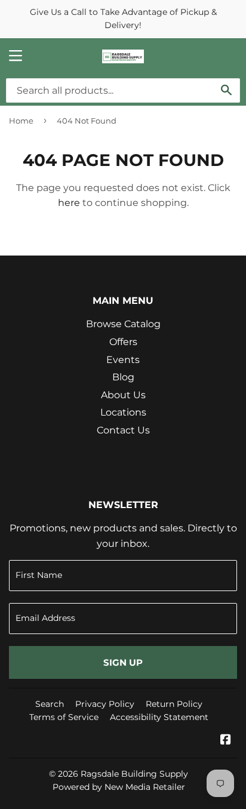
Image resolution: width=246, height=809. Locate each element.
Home (21, 120)
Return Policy (174, 704)
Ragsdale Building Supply (134, 774)
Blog (123, 377)
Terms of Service (64, 717)
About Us (123, 395)
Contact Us (123, 430)
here (69, 202)
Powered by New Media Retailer (119, 787)
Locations (123, 412)
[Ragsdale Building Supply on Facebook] (225, 740)
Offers (123, 341)
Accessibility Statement (159, 717)
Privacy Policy (104, 704)
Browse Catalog (123, 324)
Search (49, 704)
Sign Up (123, 662)
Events (123, 359)
